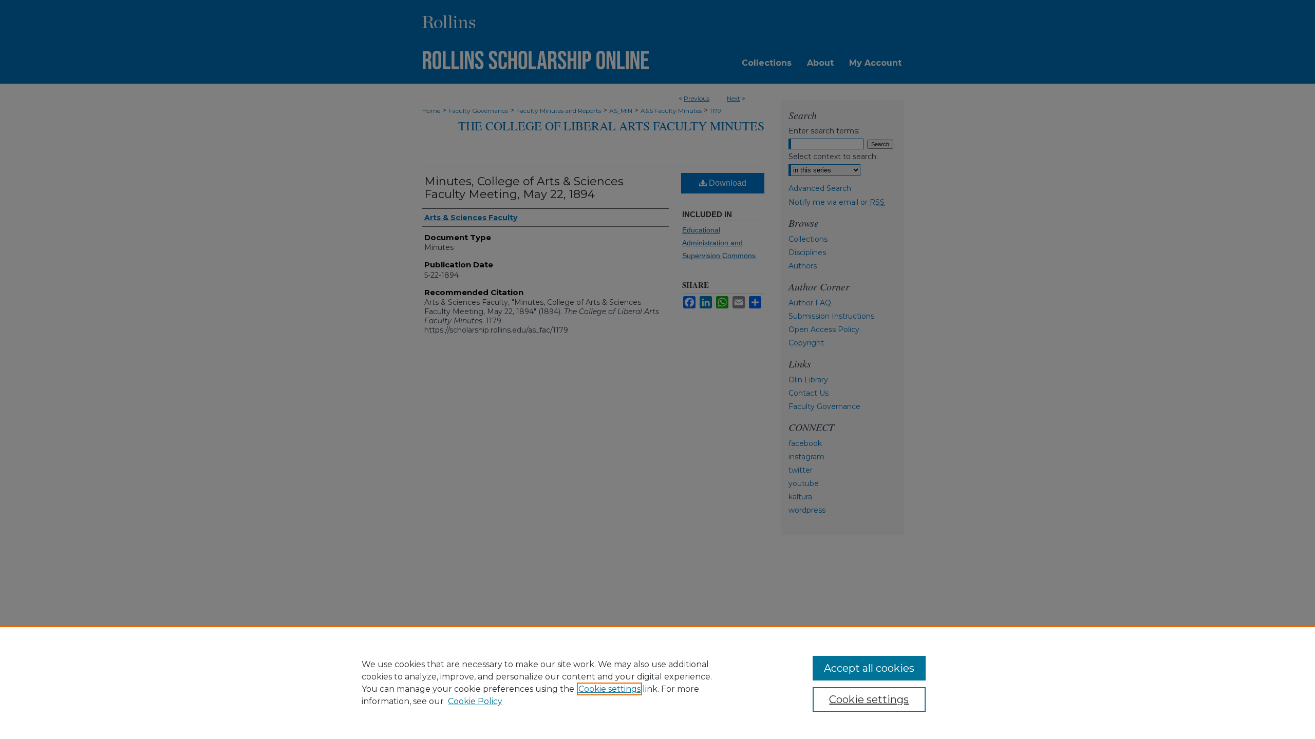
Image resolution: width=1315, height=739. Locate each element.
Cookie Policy (475, 701)
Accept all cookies (869, 668)
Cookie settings (609, 689)
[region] (657, 682)
